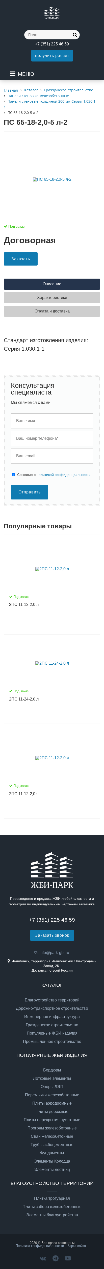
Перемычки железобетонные (52, 1095)
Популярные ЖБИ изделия (52, 1033)
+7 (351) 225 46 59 (52, 44)
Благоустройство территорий (52, 1000)
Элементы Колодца (52, 1161)
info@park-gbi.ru (54, 952)
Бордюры (52, 1070)
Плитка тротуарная (52, 1198)
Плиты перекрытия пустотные (52, 1120)
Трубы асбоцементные (52, 1145)
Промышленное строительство (52, 1042)
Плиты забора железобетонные (52, 1207)
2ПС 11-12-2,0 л (24, 604)
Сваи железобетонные (52, 1136)
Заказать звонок (52, 935)
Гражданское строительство (52, 1025)
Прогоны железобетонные (52, 1128)
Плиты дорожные (52, 1112)
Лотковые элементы (52, 1078)
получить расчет (52, 55)
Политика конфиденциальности (40, 1246)
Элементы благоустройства (52, 1215)
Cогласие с (54, 474)
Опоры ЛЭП (52, 1087)
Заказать (20, 259)
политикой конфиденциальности (64, 475)
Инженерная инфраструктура (52, 1017)
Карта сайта (76, 1246)
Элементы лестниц (52, 1170)
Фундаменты (52, 1153)
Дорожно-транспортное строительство (52, 1008)
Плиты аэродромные (52, 1103)
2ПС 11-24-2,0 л (24, 699)
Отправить (29, 492)
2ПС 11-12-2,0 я (24, 794)
